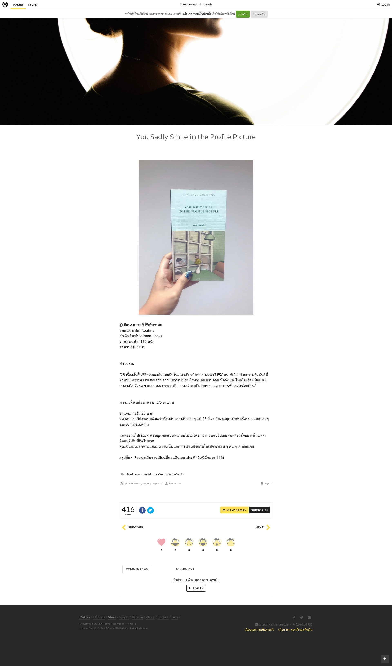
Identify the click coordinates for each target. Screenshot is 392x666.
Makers (18, 4)
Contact (163, 617)
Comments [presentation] (137, 569)
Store (32, 4)
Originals (99, 617)
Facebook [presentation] (185, 570)
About (150, 617)
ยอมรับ (243, 14)
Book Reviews (189, 4)
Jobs (175, 617)
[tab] (136, 569)
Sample (124, 617)
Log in (198, 588)
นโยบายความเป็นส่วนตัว (197, 13)
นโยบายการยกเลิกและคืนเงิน (295, 629)
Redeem (137, 617)
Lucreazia (206, 4)
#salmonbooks (174, 474)
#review (158, 474)
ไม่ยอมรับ (259, 14)
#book (148, 474)
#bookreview (133, 474)
